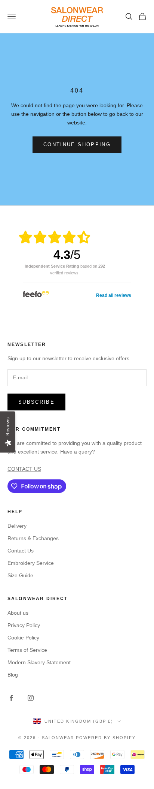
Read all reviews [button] (113, 295)
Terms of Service (27, 650)
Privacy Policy (23, 625)
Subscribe (36, 402)
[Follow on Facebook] (11, 698)
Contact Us (20, 551)
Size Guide (20, 575)
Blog (12, 675)
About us (17, 613)
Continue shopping (77, 144)
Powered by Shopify (106, 737)
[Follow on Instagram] (30, 698)
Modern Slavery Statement (39, 662)
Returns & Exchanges (33, 538)
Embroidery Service (30, 563)
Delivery (17, 526)
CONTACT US (24, 469)
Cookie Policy (23, 638)
